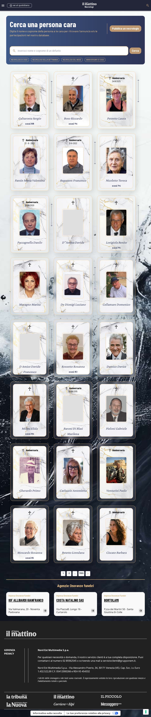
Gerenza (9, 650)
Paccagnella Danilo (29, 242)
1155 (81, 573)
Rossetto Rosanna (72, 366)
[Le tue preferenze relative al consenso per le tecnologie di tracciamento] (146, 712)
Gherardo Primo (29, 490)
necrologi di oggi (19, 60)
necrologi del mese (72, 60)
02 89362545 (70, 660)
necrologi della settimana (45, 60)
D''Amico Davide (73, 242)
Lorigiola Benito (116, 242)
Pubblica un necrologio (125, 28)
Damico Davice (116, 366)
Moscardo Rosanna (29, 552)
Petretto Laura (116, 118)
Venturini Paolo (116, 490)
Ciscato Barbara (116, 552)
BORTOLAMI (111, 600)
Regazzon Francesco (73, 180)
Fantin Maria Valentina (30, 180)
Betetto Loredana (73, 552)
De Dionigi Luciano (73, 304)
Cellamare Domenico (116, 304)
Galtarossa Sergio (29, 118)
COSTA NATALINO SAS (70, 600)
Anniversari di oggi (95, 60)
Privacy (9, 653)
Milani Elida (30, 428)
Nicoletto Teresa (116, 180)
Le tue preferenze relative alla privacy (88, 713)
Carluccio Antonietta (73, 490)
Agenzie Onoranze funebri (75, 586)
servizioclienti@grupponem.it (119, 660)
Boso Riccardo (73, 118)
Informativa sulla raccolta (47, 713)
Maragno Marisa (29, 304)
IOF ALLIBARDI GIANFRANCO (26, 600)
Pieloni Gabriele (116, 428)
